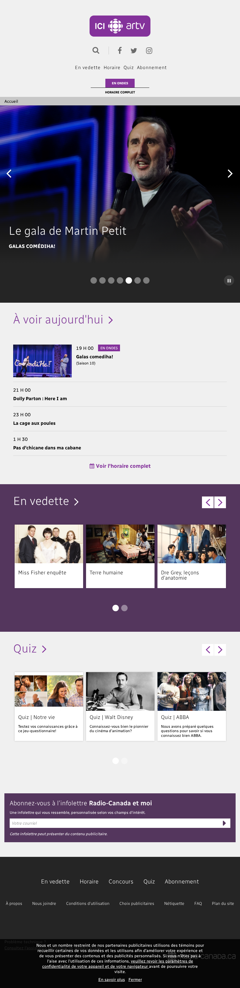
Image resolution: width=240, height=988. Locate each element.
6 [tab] (137, 280)
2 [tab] (102, 280)
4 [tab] (120, 280)
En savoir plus (111, 979)
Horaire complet (120, 92)
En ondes (120, 83)
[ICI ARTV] (120, 26)
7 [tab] (146, 280)
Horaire (112, 67)
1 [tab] (93, 280)
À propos (14, 903)
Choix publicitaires (136, 903)
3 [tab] (111, 280)
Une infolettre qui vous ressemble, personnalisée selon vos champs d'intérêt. (77, 812)
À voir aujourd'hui (58, 318)
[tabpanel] (120, 184)
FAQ (198, 903)
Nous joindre (44, 903)
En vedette (88, 67)
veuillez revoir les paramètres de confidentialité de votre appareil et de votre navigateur (117, 963)
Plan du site (223, 903)
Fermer (135, 979)
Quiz (129, 67)
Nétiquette (174, 903)
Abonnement (152, 67)
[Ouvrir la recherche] (94, 49)
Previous (9, 173)
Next (230, 173)
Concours (121, 881)
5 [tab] (129, 280)
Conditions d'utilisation (87, 903)
